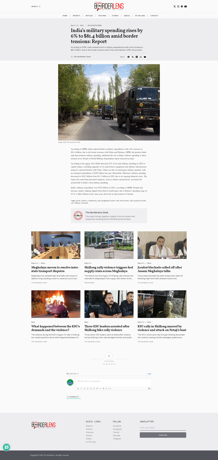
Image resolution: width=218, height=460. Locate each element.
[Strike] (87, 388)
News (43, 263)
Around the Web (95, 25)
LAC (72, 203)
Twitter (116, 432)
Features (102, 16)
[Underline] (84, 388)
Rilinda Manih (89, 283)
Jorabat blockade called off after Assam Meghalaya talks (160, 269)
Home (65, 16)
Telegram (117, 438)
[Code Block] (100, 388)
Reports (76, 16)
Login (149, 374)
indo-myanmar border (138, 201)
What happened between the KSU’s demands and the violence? (55, 328)
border (78, 201)
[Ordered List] (90, 388)
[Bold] (78, 388)
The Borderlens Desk (82, 57)
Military (77, 203)
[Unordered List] (94, 388)
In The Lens (140, 16)
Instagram (117, 429)
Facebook (117, 426)
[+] (109, 388)
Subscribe (163, 435)
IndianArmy (92, 201)
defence (84, 201)
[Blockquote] (97, 388)
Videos (127, 16)
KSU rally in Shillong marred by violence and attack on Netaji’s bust (162, 328)
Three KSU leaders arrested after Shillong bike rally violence (107, 328)
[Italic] (81, 388)
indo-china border (122, 201)
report (87, 163)
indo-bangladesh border (106, 201)
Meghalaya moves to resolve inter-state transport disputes (55, 269)
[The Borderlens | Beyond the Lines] (109, 6)
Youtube (116, 435)
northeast (84, 203)
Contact (154, 16)
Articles (89, 16)
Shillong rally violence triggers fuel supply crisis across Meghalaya (108, 269)
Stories (115, 16)
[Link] (103, 388)
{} (106, 388)
